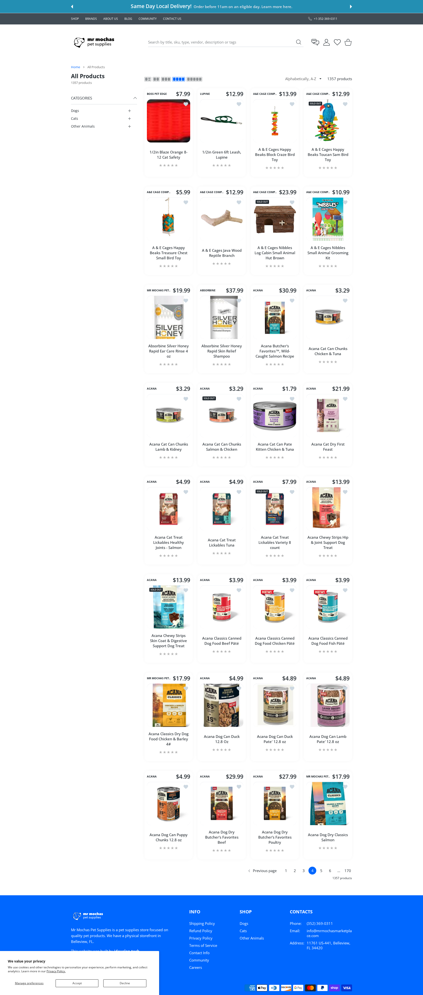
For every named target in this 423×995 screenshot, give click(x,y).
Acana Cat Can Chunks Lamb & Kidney (168, 447)
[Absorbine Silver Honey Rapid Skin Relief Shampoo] (221, 317)
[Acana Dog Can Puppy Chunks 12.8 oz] (168, 803)
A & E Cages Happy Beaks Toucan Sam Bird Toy (328, 154)
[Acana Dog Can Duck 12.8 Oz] (221, 705)
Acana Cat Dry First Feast (328, 447)
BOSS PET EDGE (157, 94)
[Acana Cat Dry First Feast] (328, 415)
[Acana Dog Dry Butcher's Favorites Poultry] (274, 803)
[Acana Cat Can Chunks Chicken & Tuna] (328, 317)
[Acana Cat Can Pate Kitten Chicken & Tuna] (274, 415)
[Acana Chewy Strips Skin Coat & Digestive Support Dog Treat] (168, 607)
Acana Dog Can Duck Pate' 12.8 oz (275, 739)
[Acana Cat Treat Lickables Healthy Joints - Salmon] (168, 508)
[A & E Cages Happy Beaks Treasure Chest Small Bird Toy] (168, 219)
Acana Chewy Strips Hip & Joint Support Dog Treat (327, 542)
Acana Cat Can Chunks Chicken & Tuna (328, 351)
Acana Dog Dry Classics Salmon (328, 837)
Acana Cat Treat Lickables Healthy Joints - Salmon (168, 542)
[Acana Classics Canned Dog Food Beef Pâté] (221, 607)
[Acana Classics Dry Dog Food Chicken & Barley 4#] (168, 705)
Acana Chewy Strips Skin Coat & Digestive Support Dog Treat (168, 640)
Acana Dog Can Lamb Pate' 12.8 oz (327, 739)
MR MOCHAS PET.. (158, 290)
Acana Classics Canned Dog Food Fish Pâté (328, 641)
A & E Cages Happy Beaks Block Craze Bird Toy (275, 154)
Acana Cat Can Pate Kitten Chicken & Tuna (275, 447)
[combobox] (226, 42)
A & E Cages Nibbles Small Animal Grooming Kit (327, 252)
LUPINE (205, 94)
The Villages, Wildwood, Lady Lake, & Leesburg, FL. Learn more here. (235, 6)
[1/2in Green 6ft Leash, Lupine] (221, 120)
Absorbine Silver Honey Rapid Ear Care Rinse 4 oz (168, 351)
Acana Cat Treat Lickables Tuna (222, 542)
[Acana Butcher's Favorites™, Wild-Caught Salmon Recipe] (274, 317)
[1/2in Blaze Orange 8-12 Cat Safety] (168, 120)
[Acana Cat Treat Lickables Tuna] (221, 508)
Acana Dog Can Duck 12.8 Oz (222, 739)
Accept (77, 983)
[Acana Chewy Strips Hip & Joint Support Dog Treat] (328, 508)
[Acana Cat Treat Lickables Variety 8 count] (274, 508)
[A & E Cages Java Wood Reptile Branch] (221, 219)
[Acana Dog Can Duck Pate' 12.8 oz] (274, 705)
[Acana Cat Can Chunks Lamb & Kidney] (168, 415)
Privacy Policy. (56, 971)
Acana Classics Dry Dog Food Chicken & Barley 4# (168, 738)
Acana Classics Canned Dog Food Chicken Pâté (275, 641)
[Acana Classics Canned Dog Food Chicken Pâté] (274, 607)
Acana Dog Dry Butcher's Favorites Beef (221, 837)
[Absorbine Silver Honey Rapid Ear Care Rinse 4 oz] (168, 317)
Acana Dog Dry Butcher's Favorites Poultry (275, 837)
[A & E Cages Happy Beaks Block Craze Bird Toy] (274, 120)
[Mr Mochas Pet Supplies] (95, 42)
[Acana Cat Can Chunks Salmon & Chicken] (221, 415)
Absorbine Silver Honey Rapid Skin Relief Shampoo (221, 351)
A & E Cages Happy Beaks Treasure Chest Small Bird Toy (169, 252)
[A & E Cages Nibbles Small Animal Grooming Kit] (328, 219)
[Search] (299, 42)
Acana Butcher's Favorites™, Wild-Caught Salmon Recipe (275, 351)
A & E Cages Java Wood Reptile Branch (222, 253)
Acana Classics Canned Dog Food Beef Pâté (221, 641)
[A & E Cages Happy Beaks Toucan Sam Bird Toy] (328, 120)
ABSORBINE (207, 290)
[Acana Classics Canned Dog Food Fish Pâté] (328, 607)
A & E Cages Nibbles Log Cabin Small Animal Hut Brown (275, 252)
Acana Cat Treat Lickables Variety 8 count (274, 542)
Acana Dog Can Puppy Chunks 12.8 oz (169, 837)
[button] (72, 7)
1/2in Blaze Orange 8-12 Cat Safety (169, 155)
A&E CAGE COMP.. (265, 94)
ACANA (258, 290)
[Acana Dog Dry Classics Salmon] (328, 803)
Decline (125, 983)
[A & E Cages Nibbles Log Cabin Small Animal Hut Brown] (274, 219)
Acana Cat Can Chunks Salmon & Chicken (221, 447)
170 (347, 870)
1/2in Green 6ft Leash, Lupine (221, 155)
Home (75, 67)
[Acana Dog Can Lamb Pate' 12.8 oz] (328, 705)
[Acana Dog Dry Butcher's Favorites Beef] (221, 803)
